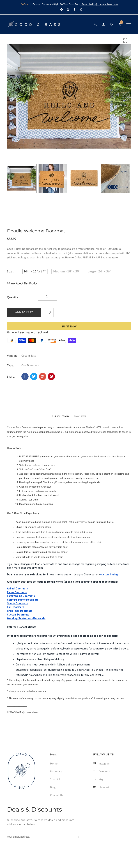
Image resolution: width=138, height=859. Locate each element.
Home (54, 763)
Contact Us (56, 795)
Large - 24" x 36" (99, 271)
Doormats (56, 771)
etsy (101, 779)
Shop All (55, 779)
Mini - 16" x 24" (35, 271)
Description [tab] (60, 416)
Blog (53, 787)
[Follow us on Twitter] (33, 376)
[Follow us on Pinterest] (51, 376)
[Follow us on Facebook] (25, 376)
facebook (104, 771)
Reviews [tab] (80, 416)
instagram (104, 763)
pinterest (104, 787)
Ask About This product (24, 283)
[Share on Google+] (42, 376)
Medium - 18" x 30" (66, 271)
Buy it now (69, 326)
